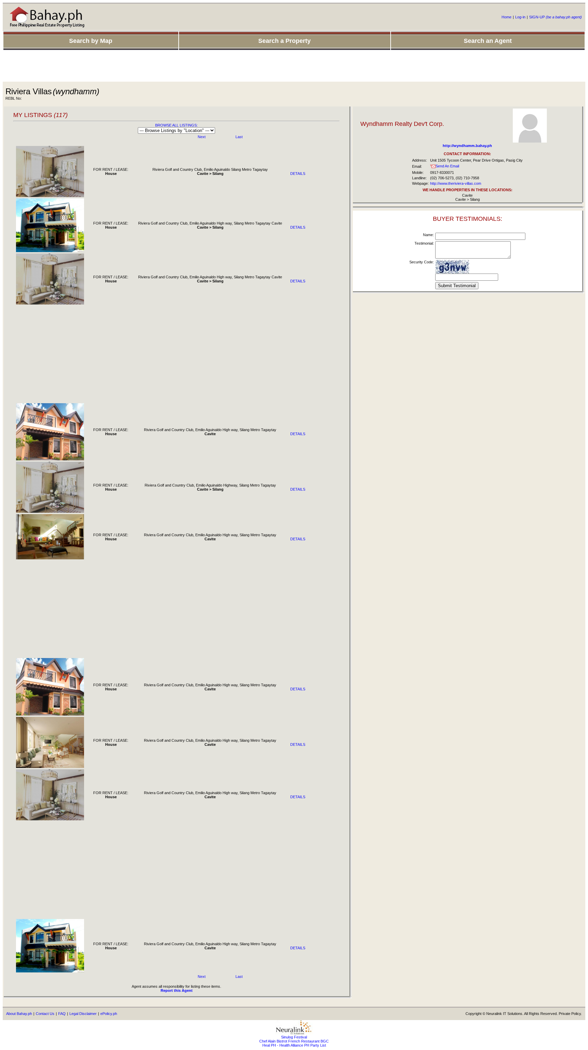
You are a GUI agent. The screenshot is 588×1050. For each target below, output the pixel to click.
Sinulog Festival (294, 1037)
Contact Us (45, 1014)
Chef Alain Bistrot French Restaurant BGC (294, 1041)
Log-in (520, 17)
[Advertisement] (294, 66)
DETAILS (297, 173)
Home (506, 17)
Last (239, 137)
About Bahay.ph (19, 1014)
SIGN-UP (555, 17)
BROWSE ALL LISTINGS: (176, 125)
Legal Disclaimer (83, 1014)
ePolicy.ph (108, 1014)
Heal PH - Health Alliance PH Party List (294, 1045)
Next (202, 137)
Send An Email (447, 166)
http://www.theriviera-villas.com (455, 183)
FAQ (62, 1014)
